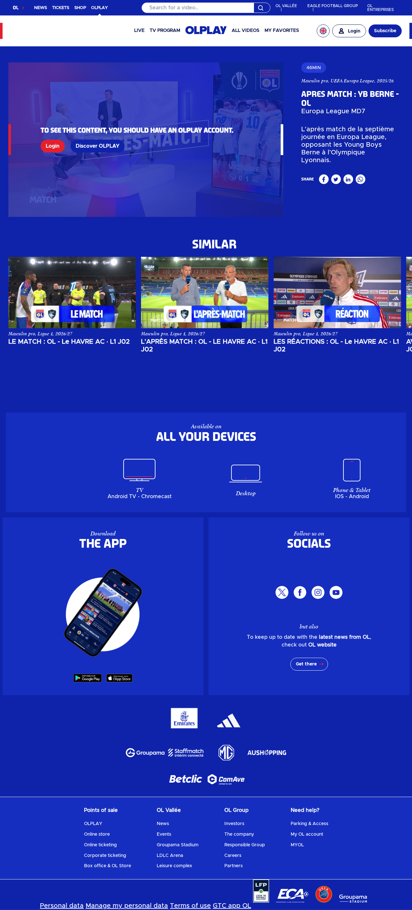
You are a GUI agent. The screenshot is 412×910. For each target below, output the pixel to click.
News (163, 824)
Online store (97, 834)
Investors (234, 824)
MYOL (297, 845)
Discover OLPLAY (97, 146)
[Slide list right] (389, 287)
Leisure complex (174, 866)
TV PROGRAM (165, 30)
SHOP (80, 8)
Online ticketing (100, 845)
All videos (245, 30)
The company (239, 834)
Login (53, 146)
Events (164, 834)
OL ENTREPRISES (380, 8)
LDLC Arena (170, 855)
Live (139, 30)
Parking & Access (309, 824)
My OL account (307, 834)
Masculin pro (314, 81)
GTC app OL (232, 906)
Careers (232, 855)
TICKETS (60, 8)
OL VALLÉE (286, 6)
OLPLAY (93, 824)
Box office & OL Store (107, 866)
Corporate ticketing (105, 855)
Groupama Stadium (178, 845)
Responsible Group (244, 845)
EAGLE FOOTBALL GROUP (332, 6)
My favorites (282, 30)
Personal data (62, 906)
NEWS (40, 8)
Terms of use (190, 906)
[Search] (206, 8)
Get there (306, 664)
